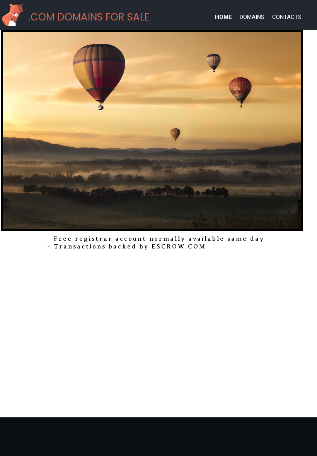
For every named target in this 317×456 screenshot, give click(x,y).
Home (223, 17)
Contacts (287, 17)
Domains (252, 17)
